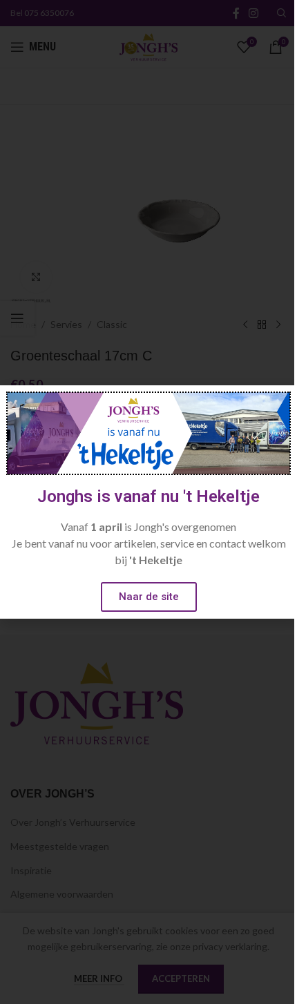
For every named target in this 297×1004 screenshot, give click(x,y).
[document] (148, 502)
